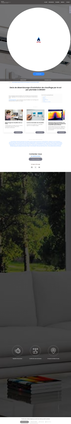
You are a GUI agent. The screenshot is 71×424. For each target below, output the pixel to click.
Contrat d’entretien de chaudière (35, 122)
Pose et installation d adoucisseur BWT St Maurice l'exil (38, 146)
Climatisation (51, 2)
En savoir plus (38, 73)
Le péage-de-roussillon (47, 101)
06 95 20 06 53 (23, 80)
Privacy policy (48, 421)
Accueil (45, 2)
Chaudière (57, 2)
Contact (68, 2)
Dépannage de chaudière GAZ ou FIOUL (13, 123)
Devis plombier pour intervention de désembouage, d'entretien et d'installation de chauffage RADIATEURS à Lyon (27, 143)
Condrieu (44, 96)
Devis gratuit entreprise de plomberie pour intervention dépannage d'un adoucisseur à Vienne (32, 145)
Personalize (42, 421)
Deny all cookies (34, 421)
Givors (44, 100)
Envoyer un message (35, 159)
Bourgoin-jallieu (45, 99)
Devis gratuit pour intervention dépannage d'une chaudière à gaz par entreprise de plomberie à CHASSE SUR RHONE (29, 141)
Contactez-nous (47, 80)
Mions (44, 97)
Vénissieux (44, 98)
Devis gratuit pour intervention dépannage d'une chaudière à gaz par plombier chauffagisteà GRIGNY (35, 142)
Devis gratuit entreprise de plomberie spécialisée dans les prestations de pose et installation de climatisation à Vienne (36, 142)
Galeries (62, 2)
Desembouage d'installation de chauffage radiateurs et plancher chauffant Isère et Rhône (57, 123)
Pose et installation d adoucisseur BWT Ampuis (23, 144)
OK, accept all (24, 421)
